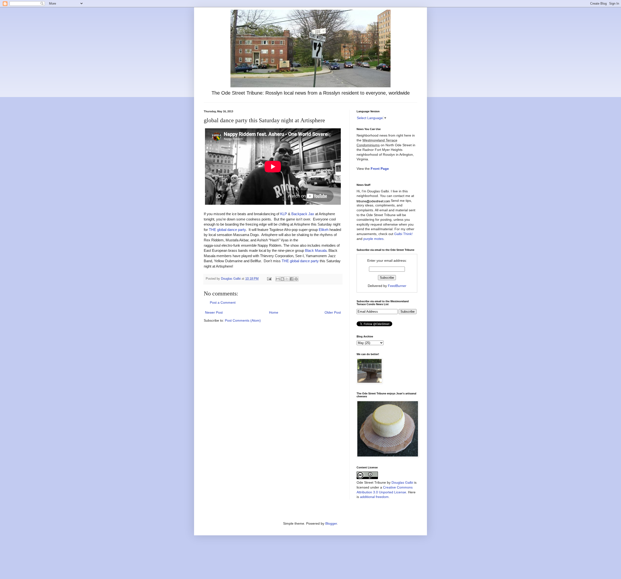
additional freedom (374, 497)
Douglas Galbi (402, 482)
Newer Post (214, 312)
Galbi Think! (403, 234)
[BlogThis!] (282, 279)
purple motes (373, 239)
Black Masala (316, 250)
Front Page (380, 169)
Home (273, 312)
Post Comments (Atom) (243, 320)
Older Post (333, 312)
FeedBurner (397, 286)
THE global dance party (227, 230)
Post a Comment (223, 302)
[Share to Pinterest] (296, 279)
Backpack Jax (302, 214)
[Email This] (277, 279)
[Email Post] (269, 278)
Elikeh (323, 230)
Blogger (331, 523)
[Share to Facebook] (291, 279)
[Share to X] (287, 279)
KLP (283, 214)
